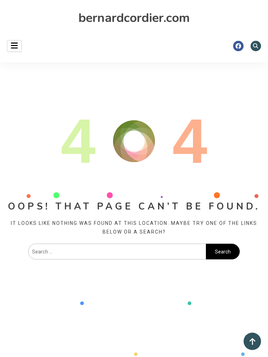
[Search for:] (117, 252)
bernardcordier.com (134, 17)
